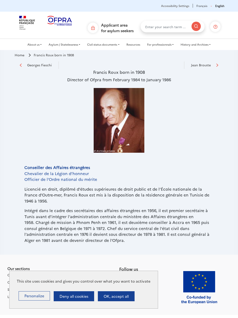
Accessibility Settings (175, 6)
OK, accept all (116, 296)
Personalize (34, 295)
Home (19, 55)
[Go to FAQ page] (215, 25)
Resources (133, 44)
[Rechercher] (196, 26)
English (219, 6)
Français (201, 6)
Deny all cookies (74, 296)
